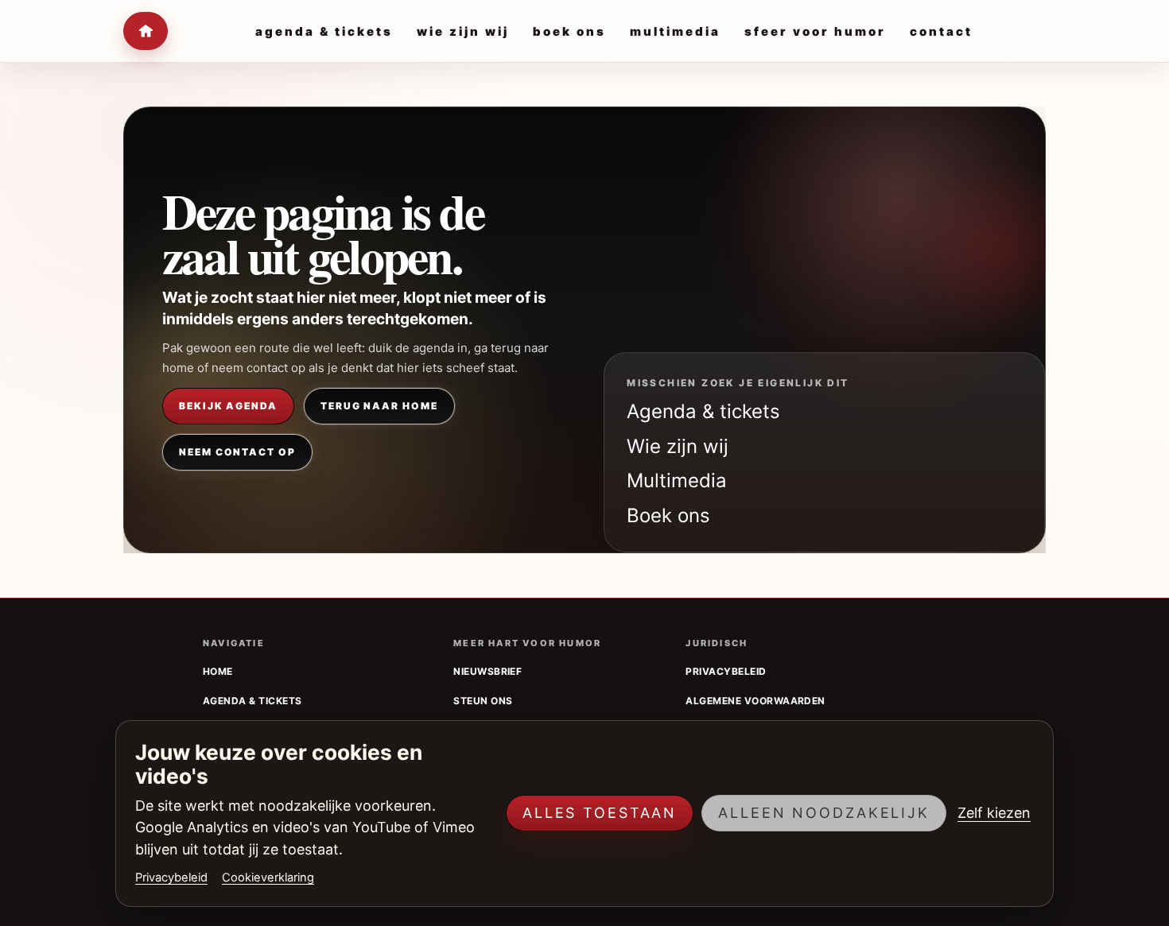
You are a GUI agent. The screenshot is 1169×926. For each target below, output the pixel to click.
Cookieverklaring (268, 877)
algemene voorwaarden (755, 701)
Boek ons (668, 515)
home (218, 671)
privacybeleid (725, 671)
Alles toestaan (599, 812)
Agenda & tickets (703, 411)
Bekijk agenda (228, 406)
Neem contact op (237, 452)
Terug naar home (379, 406)
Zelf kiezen (994, 812)
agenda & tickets (252, 701)
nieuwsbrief (487, 671)
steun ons (482, 701)
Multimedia (677, 480)
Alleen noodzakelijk (824, 812)
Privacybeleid (171, 877)
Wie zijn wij (677, 446)
